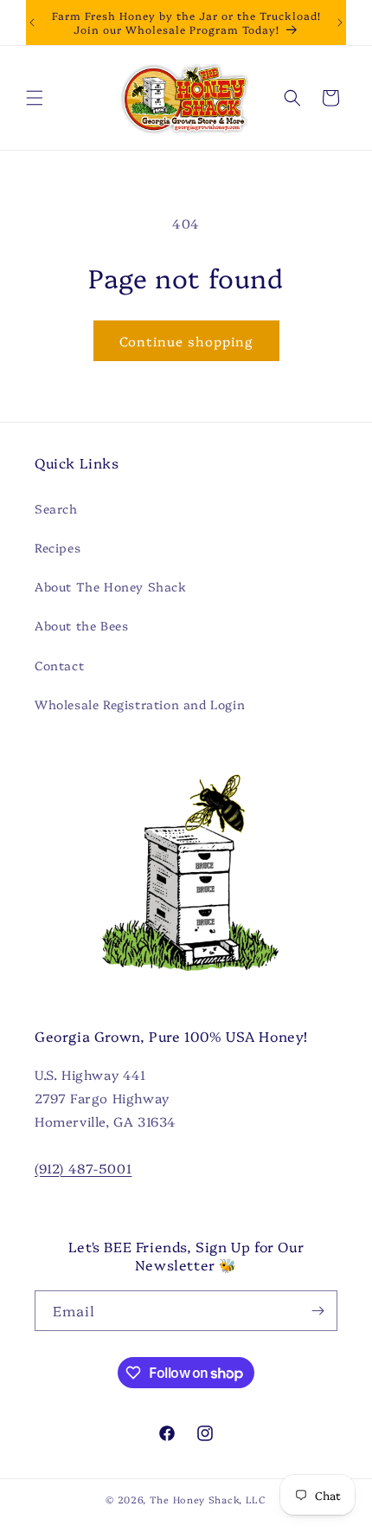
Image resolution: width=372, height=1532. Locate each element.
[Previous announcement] (32, 22)
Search (56, 508)
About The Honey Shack (111, 586)
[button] (35, 98)
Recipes (57, 547)
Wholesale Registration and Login (140, 704)
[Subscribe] (317, 1310)
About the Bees (81, 625)
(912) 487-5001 (83, 1168)
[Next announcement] (340, 22)
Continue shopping (186, 341)
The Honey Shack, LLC (208, 1499)
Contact (59, 665)
